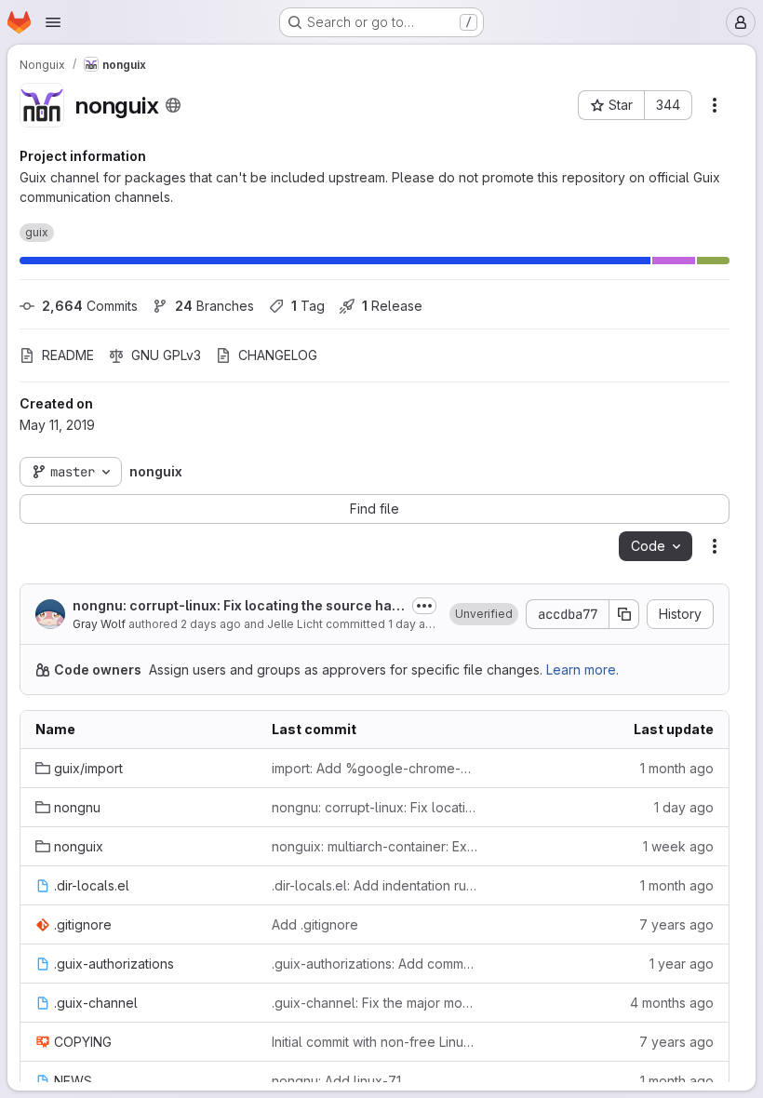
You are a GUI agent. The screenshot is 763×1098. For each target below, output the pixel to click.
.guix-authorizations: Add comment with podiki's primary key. (375, 963)
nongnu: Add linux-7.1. (338, 1081)
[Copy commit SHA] (624, 614)
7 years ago (676, 924)
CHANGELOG (277, 355)
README (68, 355)
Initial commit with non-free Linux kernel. (375, 1042)
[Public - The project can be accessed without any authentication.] (173, 105)
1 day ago (414, 624)
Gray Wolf (99, 624)
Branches (214, 306)
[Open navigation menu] (53, 22)
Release (392, 306)
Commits (90, 306)
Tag (308, 306)
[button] (483, 614)
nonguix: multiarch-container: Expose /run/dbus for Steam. (375, 846)
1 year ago (681, 963)
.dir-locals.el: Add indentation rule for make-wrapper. (375, 885)
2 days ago (211, 624)
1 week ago (678, 846)
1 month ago (677, 768)
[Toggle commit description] (424, 605)
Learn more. (582, 669)
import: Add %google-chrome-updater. (375, 768)
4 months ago (672, 1003)
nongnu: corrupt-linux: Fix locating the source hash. (236, 606)
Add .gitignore (315, 924)
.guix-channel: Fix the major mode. (375, 1003)
